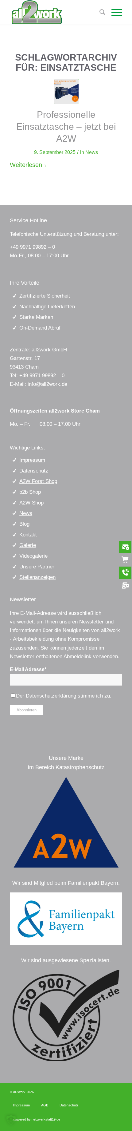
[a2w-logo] (66, 822)
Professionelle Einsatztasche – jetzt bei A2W (66, 126)
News (91, 152)
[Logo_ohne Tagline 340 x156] (54, 12)
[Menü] (113, 12)
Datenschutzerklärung (51, 696)
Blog (24, 524)
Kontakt (28, 535)
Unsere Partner (36, 567)
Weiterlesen (26, 164)
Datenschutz (33, 471)
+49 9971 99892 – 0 (32, 247)
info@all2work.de (47, 384)
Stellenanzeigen (37, 577)
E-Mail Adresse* (28, 669)
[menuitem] (113, 12)
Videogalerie (33, 556)
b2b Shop (30, 492)
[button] (11, 1120)
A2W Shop (31, 503)
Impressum (32, 460)
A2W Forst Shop (38, 481)
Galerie (27, 545)
